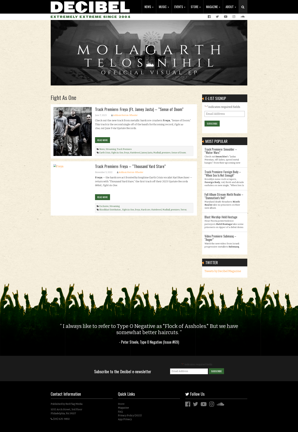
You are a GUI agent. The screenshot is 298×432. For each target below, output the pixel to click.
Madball (157, 152)
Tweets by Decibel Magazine (223, 271)
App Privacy (125, 419)
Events (179, 6)
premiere (166, 152)
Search (244, 10)
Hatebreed (135, 152)
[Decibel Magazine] (90, 6)
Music (163, 6)
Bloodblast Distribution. (110, 210)
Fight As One (117, 152)
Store (195, 6)
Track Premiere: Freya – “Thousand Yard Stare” (130, 166)
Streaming (111, 149)
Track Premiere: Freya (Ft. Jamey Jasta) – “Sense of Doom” (139, 109)
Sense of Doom (178, 152)
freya (126, 152)
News (148, 6)
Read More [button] (102, 140)
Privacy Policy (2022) (130, 415)
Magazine (212, 6)
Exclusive (104, 206)
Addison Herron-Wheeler (125, 115)
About (230, 6)
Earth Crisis (104, 152)
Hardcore (145, 210)
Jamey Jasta (146, 152)
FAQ (120, 411)
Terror (183, 210)
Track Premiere (124, 149)
